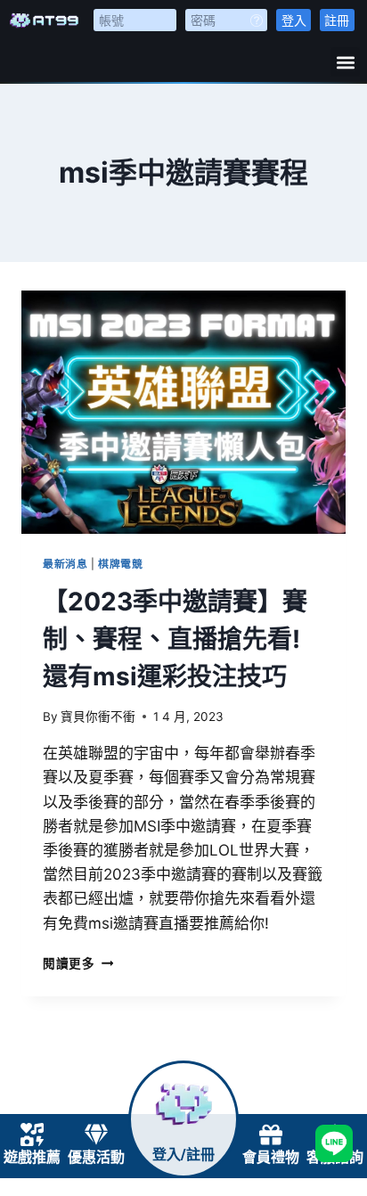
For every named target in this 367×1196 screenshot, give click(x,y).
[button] (345, 62)
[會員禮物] (270, 1134)
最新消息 (65, 563)
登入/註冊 (183, 1154)
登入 (293, 20)
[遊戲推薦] (32, 1134)
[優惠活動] (96, 1134)
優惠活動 (96, 1157)
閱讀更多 (78, 963)
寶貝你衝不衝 (98, 716)
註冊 (336, 20)
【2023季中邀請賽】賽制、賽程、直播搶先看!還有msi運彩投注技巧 (175, 639)
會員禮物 (270, 1157)
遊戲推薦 (32, 1157)
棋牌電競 (120, 563)
